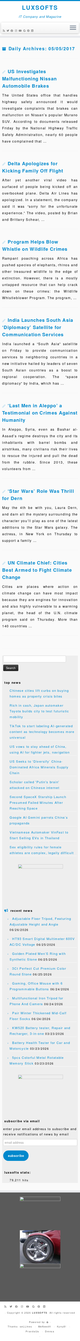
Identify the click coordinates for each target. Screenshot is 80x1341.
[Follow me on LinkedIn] (33, 30)
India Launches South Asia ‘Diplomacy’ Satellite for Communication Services (37, 327)
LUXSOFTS (40, 7)
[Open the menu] (73, 28)
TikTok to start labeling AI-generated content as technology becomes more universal (42, 732)
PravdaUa (32, 1331)
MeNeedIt (44, 1326)
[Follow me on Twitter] (9, 30)
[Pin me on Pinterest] (29, 30)
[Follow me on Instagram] (17, 30)
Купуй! (61, 1326)
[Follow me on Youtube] (21, 30)
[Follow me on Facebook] (13, 30)
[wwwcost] (47, 1321)
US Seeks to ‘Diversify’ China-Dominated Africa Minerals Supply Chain (39, 767)
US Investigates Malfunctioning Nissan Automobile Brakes (29, 78)
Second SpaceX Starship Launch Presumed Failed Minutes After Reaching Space (38, 802)
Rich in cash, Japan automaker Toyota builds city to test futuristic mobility (39, 711)
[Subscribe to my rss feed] (5, 30)
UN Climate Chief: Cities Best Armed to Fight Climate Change (37, 569)
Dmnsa (49, 1331)
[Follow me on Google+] (25, 30)
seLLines (26, 1326)
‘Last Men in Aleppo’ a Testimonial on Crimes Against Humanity (40, 412)
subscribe (16, 1155)
